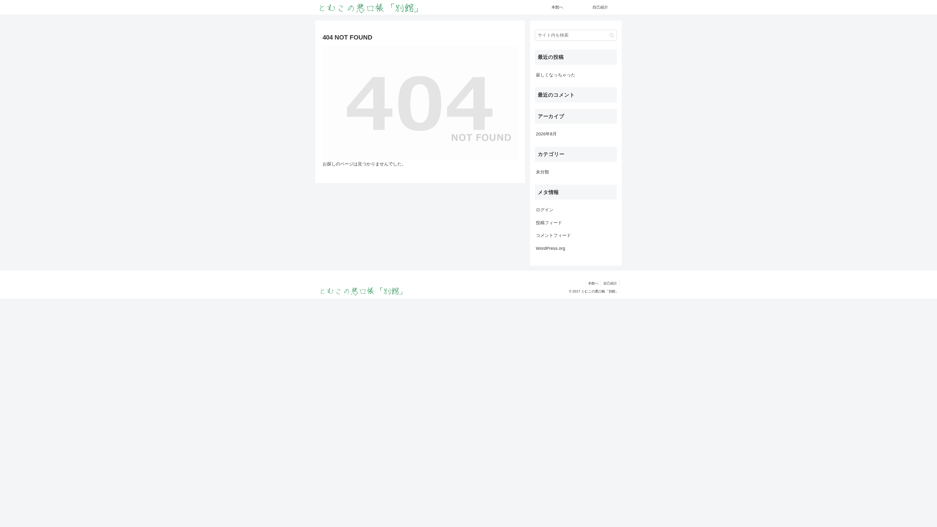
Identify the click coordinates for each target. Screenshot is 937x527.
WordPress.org (550, 248)
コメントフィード (553, 235)
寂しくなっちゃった (555, 74)
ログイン (544, 209)
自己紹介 (610, 283)
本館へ (593, 283)
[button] (612, 35)
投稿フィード (549, 222)
